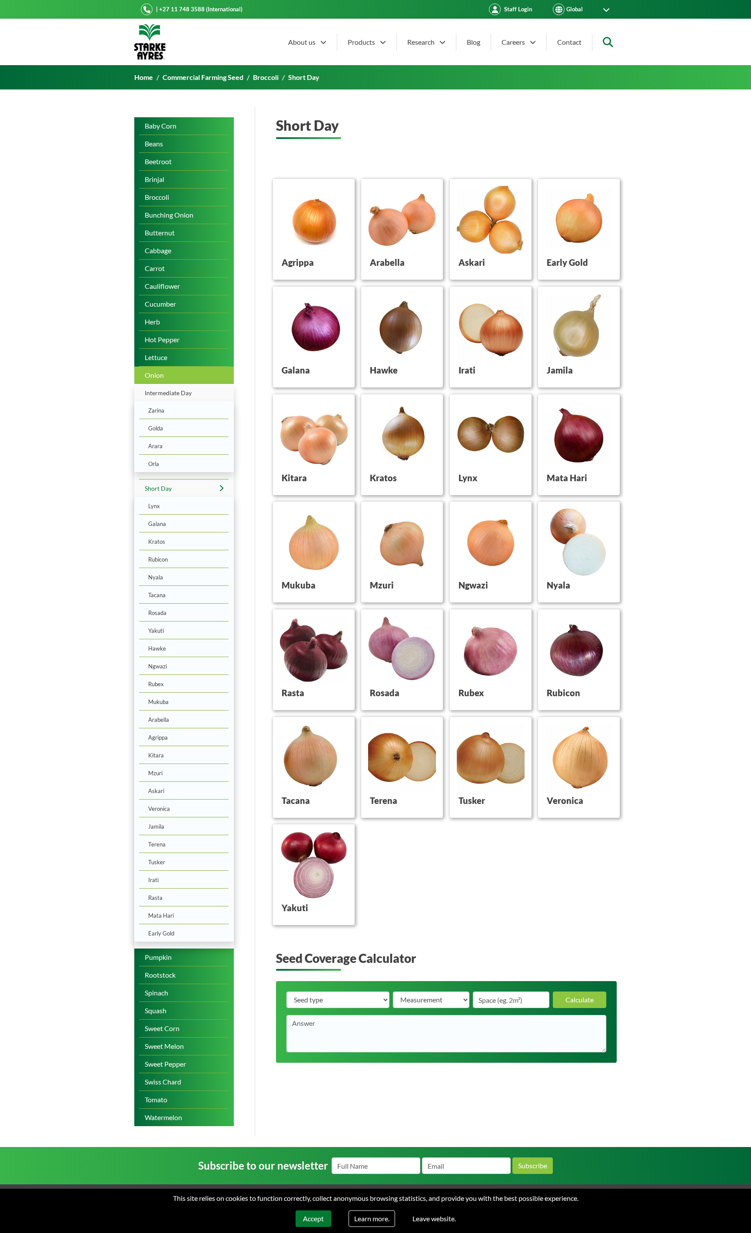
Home (143, 77)
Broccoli (266, 77)
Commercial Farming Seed (203, 77)
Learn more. (371, 1218)
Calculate (579, 999)
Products (362, 42)
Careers (514, 42)
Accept (313, 1218)
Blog (473, 42)
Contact (569, 42)
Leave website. (434, 1218)
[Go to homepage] (150, 42)
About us (302, 42)
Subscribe (532, 1165)
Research (421, 42)
